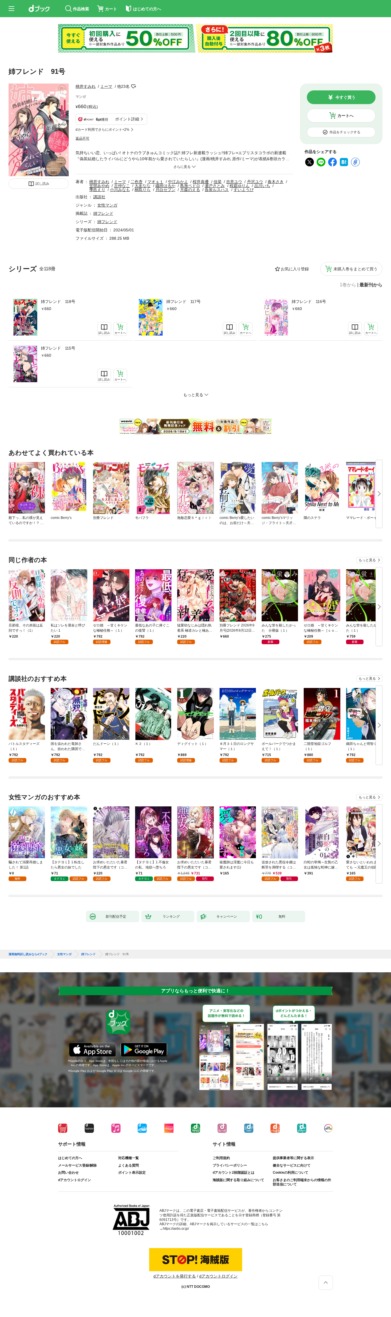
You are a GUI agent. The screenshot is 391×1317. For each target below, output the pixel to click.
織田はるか (165, 185)
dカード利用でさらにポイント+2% (102, 130)
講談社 (99, 197)
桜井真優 (201, 181)
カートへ (345, 115)
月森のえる (190, 189)
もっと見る (367, 560)
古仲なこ (122, 185)
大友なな (143, 185)
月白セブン (165, 189)
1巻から (348, 285)
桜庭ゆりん (240, 185)
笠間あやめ (99, 185)
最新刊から (371, 285)
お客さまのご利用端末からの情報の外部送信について (302, 1182)
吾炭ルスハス (217, 189)
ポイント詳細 (127, 119)
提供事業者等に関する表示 (293, 1158)
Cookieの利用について (290, 1173)
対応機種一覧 (128, 1158)
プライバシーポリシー (230, 1165)
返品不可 (82, 138)
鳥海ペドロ (190, 185)
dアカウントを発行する (174, 1276)
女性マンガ (107, 205)
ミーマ (106, 86)
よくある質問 (128, 1165)
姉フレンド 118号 (58, 301)
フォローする (134, 86)
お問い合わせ (68, 1173)
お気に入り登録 (295, 269)
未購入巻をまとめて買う (355, 269)
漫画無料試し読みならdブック (28, 954)
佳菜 (218, 181)
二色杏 (137, 181)
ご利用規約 (221, 1158)
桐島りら (143, 189)
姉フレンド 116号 (309, 301)
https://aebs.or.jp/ (176, 1229)
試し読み (42, 184)
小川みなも (120, 189)
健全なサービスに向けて (292, 1165)
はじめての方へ (70, 1158)
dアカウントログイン (74, 1180)
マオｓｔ (155, 181)
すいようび (244, 189)
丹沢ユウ (255, 181)
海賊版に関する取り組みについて (238, 1180)
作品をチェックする (344, 132)
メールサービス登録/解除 (77, 1165)
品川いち (262, 185)
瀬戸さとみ (215, 185)
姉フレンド (103, 213)
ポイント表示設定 (132, 1173)
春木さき (276, 181)
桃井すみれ (86, 86)
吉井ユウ (234, 181)
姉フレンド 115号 (58, 348)
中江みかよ (178, 181)
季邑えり (97, 189)
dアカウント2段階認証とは (233, 1173)
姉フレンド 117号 (183, 301)
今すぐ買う (345, 97)
